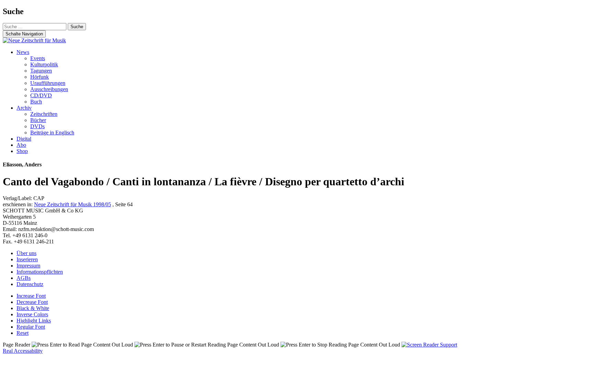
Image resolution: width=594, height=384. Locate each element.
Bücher (38, 120)
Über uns (26, 253)
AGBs (23, 278)
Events (37, 58)
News (22, 52)
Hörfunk (39, 77)
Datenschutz (29, 284)
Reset (22, 333)
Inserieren (27, 259)
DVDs (37, 126)
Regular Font (30, 327)
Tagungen (41, 71)
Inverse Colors (32, 314)
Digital (23, 139)
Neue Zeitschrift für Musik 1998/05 (72, 204)
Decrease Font (32, 302)
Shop (22, 151)
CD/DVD (41, 95)
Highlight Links (33, 320)
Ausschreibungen (49, 89)
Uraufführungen (47, 83)
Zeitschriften (43, 114)
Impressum (28, 265)
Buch (36, 102)
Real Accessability (23, 351)
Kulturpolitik (44, 64)
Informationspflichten (39, 272)
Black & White (32, 308)
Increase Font (31, 296)
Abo (21, 145)
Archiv (24, 108)
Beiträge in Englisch (52, 132)
